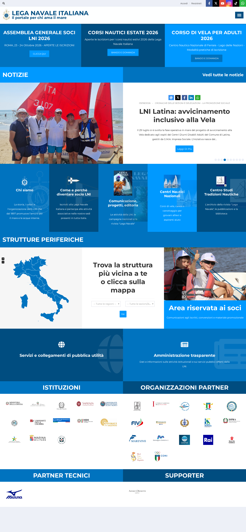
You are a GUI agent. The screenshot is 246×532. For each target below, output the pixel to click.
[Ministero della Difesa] (14, 406)
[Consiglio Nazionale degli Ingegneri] (161, 406)
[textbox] (106, 304)
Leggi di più (184, 148)
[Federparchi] (161, 423)
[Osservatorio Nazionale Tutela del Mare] (184, 440)
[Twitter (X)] (216, 3)
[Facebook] (209, 3)
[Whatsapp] (242, 3)
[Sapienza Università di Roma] (85, 406)
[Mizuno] (14, 494)
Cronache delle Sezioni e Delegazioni (177, 103)
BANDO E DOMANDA (123, 52)
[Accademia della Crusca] (137, 406)
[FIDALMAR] (184, 423)
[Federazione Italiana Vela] (137, 423)
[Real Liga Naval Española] (137, 456)
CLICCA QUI (39, 53)
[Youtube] (222, 3)
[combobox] (105, 304)
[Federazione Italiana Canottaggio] (208, 406)
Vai (123, 314)
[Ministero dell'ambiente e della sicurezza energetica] (14, 440)
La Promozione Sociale (216, 103)
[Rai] (208, 440)
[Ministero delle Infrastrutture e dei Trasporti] (61, 423)
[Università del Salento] (109, 423)
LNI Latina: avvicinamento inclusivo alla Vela (184, 115)
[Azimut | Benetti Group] (137, 494)
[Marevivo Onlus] (137, 440)
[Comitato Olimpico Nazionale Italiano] (161, 456)
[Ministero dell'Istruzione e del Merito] (85, 423)
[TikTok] (236, 3)
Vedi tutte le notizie (222, 74)
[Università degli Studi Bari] (109, 406)
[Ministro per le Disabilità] (61, 406)
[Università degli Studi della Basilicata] (14, 423)
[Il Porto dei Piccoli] (208, 423)
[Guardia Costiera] (61, 440)
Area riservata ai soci (205, 308)
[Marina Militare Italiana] (38, 440)
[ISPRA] (232, 423)
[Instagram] (229, 3)
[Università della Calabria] (38, 423)
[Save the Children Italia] (232, 440)
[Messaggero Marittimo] (161, 440)
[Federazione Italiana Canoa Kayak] (184, 406)
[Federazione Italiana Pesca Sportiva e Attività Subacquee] (232, 406)
